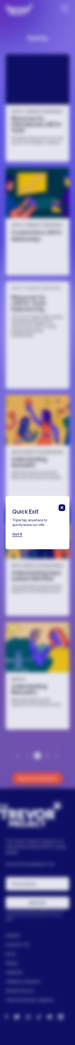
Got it (17, 534)
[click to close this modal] (62, 507)
